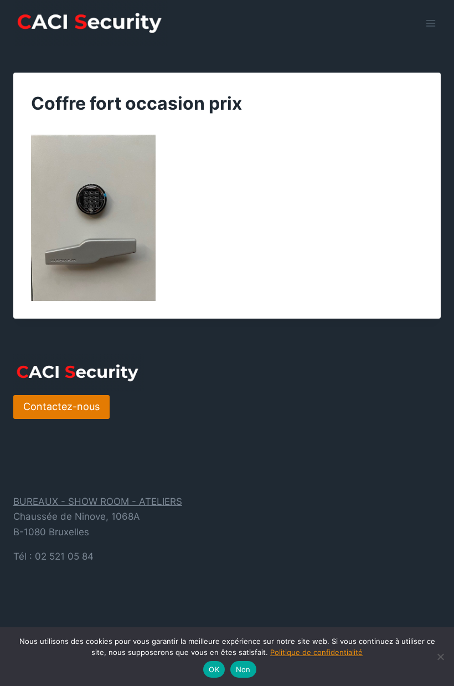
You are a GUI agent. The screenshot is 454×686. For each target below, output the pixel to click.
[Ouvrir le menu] (430, 23)
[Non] (440, 656)
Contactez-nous (61, 406)
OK (214, 669)
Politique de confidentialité (316, 652)
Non (243, 669)
